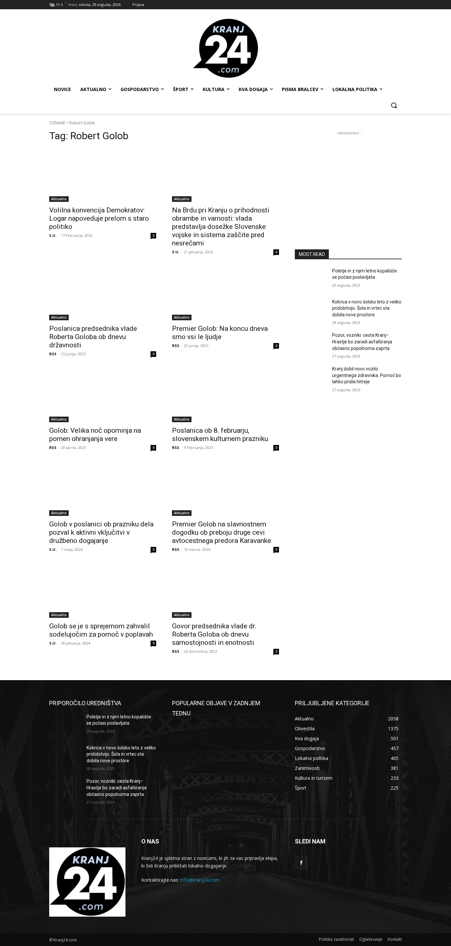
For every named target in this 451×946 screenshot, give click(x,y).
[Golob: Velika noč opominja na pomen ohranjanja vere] (102, 395)
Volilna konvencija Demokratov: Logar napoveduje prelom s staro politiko (99, 218)
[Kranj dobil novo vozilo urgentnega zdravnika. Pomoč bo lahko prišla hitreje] (311, 377)
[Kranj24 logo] (225, 48)
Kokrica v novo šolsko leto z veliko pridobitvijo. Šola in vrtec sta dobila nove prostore (366, 308)
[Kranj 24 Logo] (87, 882)
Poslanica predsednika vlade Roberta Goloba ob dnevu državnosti (93, 337)
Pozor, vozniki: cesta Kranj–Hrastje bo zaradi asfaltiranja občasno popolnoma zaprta (362, 341)
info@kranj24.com (199, 880)
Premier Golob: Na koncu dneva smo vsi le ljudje (220, 333)
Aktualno (59, 199)
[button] (394, 105)
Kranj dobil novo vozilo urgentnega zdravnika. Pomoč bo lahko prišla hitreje (366, 375)
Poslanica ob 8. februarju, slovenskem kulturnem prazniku (220, 434)
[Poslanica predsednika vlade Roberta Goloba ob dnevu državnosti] (102, 293)
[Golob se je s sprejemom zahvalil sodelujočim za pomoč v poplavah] (102, 591)
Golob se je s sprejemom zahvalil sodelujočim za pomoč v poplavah (101, 630)
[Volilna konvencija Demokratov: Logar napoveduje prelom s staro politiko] (102, 175)
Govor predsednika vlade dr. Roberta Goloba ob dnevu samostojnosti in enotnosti (214, 634)
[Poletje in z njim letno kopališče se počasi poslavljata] (311, 279)
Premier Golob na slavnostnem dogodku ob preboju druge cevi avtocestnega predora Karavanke (221, 532)
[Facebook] (301, 862)
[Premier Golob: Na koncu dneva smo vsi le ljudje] (225, 293)
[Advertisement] (348, 178)
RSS (52, 353)
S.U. (52, 235)
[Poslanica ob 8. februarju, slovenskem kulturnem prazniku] (225, 395)
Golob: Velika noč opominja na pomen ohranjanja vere (95, 434)
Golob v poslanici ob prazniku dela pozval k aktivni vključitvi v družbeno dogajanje (101, 532)
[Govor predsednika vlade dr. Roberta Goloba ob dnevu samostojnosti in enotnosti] (225, 591)
